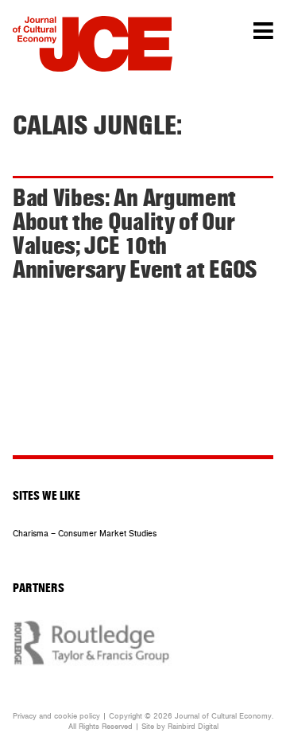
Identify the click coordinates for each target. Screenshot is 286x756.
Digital (208, 726)
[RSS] (157, 436)
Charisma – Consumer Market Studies (85, 533)
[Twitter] (118, 436)
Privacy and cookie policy (56, 716)
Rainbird (181, 726)
